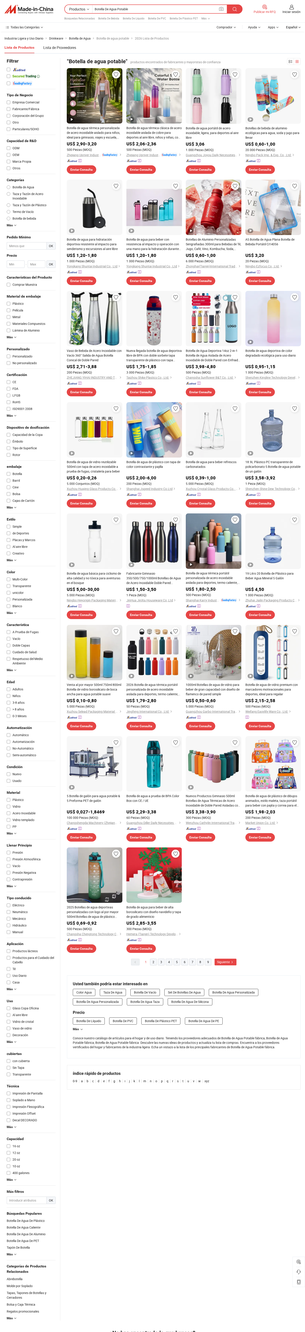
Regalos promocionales (23, 1311)
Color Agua (84, 992)
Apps (271, 27)
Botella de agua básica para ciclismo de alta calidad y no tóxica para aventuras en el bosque (94, 578)
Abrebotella (15, 1279)
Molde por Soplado (20, 1286)
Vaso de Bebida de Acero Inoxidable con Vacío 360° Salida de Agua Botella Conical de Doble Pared (94, 355)
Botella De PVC (157, 18)
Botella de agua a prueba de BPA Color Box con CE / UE (152, 798)
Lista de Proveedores (59, 47)
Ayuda (252, 27)
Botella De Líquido (133, 18)
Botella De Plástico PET (184, 18)
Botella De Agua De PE (203, 1021)
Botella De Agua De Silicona (190, 1002)
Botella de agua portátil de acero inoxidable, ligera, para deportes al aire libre (212, 133)
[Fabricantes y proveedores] (28, 9)
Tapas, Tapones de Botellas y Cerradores (26, 1295)
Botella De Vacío (145, 992)
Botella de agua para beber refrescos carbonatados (211, 464)
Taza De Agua (112, 992)
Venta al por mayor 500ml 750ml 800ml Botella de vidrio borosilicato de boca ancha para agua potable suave (94, 689)
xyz (207, 1081)
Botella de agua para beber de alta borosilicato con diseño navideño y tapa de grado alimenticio (153, 912)
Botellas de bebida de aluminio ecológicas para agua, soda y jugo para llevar (272, 133)
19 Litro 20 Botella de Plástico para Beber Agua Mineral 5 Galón (269, 575)
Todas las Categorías (25, 27)
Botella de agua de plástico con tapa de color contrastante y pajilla (153, 464)
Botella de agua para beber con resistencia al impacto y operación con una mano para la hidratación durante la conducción (152, 244)
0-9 (75, 1081)
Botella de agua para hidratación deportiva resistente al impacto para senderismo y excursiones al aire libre (92, 244)
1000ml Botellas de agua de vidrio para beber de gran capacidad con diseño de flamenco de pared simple (213, 689)
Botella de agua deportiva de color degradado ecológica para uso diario (270, 353)
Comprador (224, 27)
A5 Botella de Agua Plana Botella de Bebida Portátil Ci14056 (270, 241)
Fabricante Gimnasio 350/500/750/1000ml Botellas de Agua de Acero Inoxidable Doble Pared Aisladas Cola (153, 578)
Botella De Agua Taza (145, 1002)
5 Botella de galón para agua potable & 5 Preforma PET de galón (93, 798)
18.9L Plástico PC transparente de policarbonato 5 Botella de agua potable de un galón (273, 466)
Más (76, 1029)
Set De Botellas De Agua (184, 992)
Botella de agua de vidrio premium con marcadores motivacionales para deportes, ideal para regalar (271, 689)
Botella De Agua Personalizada (233, 992)
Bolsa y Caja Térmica (21, 1304)
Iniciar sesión (291, 12)
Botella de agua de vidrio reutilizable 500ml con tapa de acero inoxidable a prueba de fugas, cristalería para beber (93, 466)
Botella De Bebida (108, 18)
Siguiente (223, 962)
